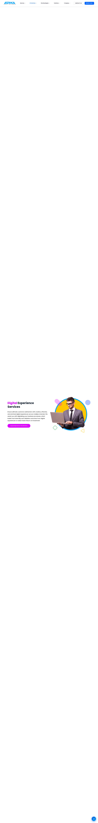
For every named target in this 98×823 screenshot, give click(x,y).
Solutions (56, 3)
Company (66, 3)
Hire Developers (45, 3)
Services (22, 3)
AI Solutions (33, 3)
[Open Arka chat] (94, 819)
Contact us (78, 3)
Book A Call (89, 3)
